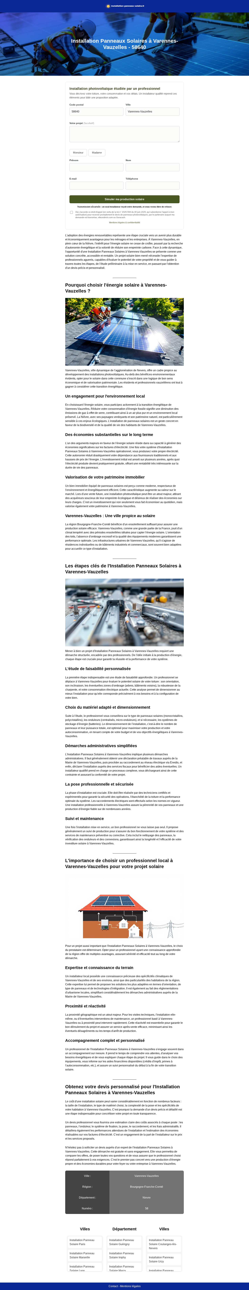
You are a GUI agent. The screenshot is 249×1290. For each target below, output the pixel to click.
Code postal (76, 104)
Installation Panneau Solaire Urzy (161, 1259)
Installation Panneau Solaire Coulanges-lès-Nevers (163, 1244)
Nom (128, 160)
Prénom (73, 160)
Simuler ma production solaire (124, 199)
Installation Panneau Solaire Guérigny (121, 1242)
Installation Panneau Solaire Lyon (82, 1268)
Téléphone (132, 179)
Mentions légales (130, 1286)
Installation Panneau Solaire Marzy (121, 1268)
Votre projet (81, 123)
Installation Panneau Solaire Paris (82, 1242)
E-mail (73, 179)
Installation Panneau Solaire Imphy (121, 1255)
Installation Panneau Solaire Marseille (82, 1255)
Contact (113, 1286)
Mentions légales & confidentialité (124, 222)
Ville (128, 104)
